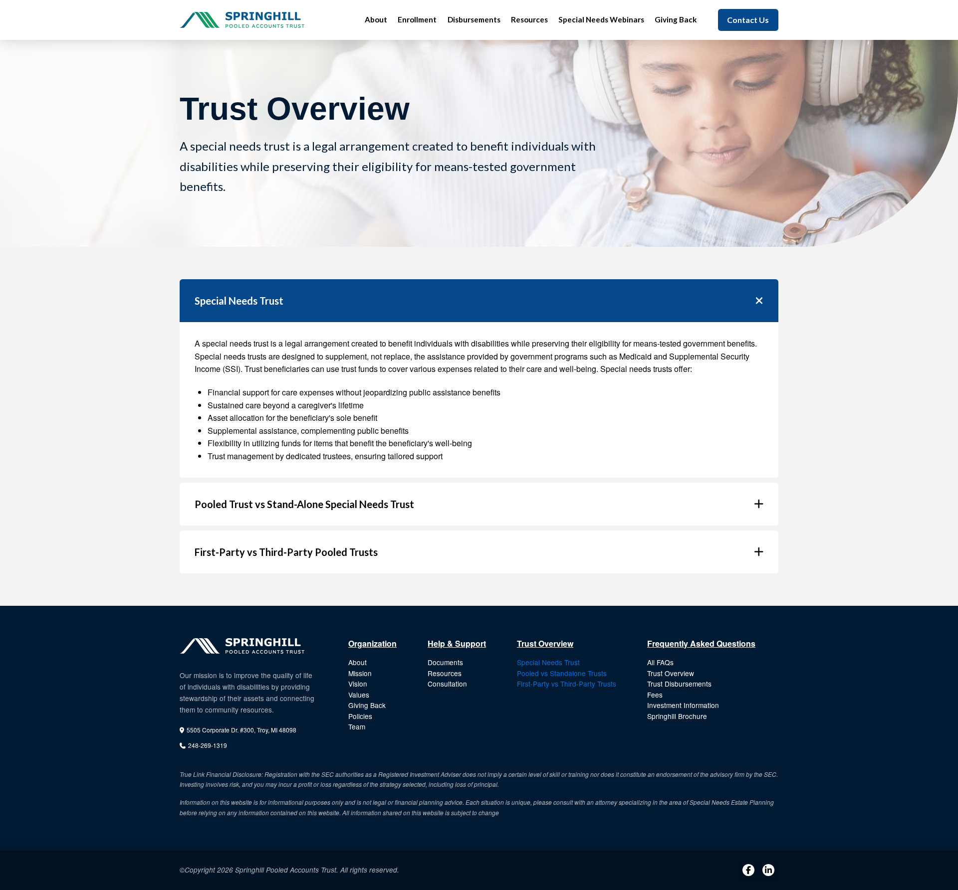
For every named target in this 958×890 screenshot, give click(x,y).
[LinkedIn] (768, 870)
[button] (479, 300)
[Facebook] (748, 870)
